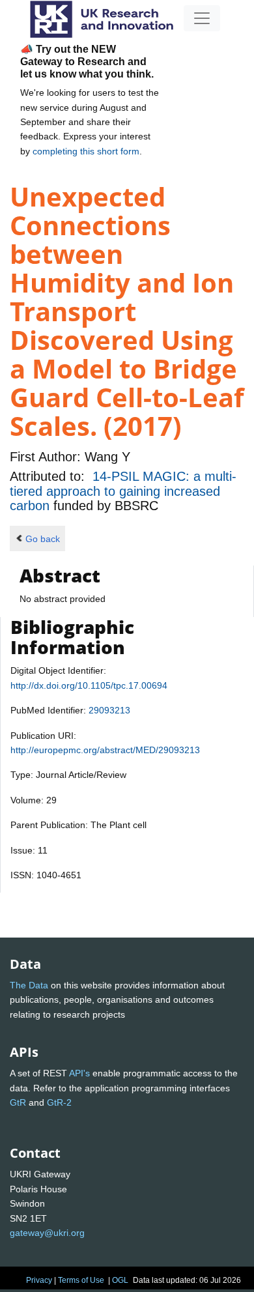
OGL (120, 1280)
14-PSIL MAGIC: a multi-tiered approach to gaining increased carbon (123, 491)
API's (79, 1073)
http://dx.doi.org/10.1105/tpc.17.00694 (88, 685)
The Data (29, 985)
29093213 (109, 710)
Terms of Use (81, 1280)
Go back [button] (42, 539)
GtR (18, 1102)
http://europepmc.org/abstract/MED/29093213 (105, 750)
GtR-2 (59, 1102)
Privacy (39, 1280)
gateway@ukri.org (47, 1232)
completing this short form (86, 151)
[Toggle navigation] (202, 18)
